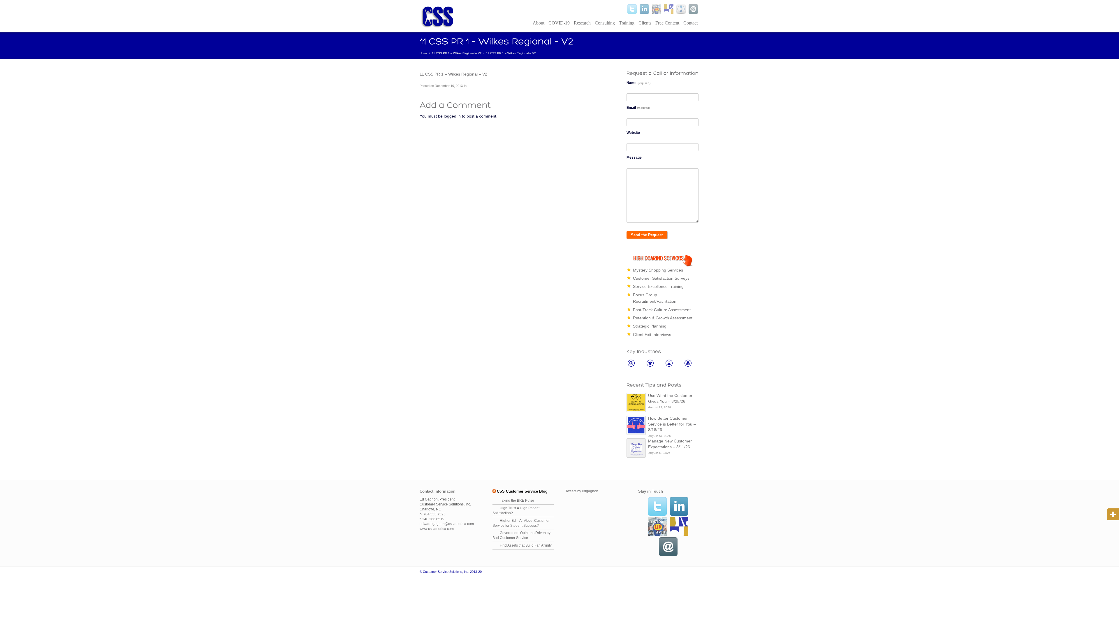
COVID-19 (559, 22)
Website (633, 133)
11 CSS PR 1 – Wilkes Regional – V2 (457, 53)
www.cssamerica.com (437, 529)
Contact (690, 22)
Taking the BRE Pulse (517, 500)
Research (582, 22)
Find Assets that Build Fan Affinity (526, 545)
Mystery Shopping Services (658, 270)
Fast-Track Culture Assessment (662, 309)
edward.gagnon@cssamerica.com (447, 524)
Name (638, 83)
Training (626, 22)
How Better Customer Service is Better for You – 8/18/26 (672, 424)
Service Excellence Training (658, 286)
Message (634, 157)
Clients (644, 22)
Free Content (667, 22)
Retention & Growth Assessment (662, 318)
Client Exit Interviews (652, 334)
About (538, 22)
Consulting (605, 22)
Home (423, 53)
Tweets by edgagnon (581, 491)
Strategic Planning (649, 326)
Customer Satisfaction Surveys (661, 278)
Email (638, 108)
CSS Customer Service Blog (522, 491)
